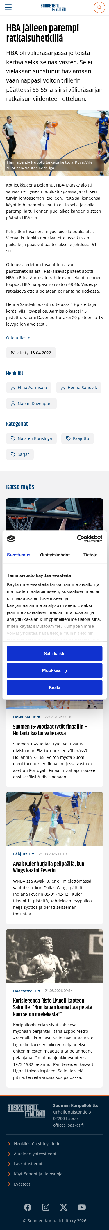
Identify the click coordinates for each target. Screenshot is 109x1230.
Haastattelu (24, 991)
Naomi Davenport (35, 403)
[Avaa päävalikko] (8, 7)
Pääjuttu (81, 438)
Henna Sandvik (82, 387)
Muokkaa (51, 670)
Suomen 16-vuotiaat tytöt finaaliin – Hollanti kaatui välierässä (50, 730)
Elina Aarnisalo (32, 387)
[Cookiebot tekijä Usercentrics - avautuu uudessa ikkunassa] (77, 538)
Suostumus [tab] (19, 554)
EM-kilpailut (24, 717)
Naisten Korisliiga (35, 438)
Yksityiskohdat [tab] (54, 554)
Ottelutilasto (18, 337)
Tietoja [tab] (90, 554)
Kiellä (54, 687)
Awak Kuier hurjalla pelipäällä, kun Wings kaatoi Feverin (48, 867)
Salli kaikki (54, 653)
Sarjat (23, 454)
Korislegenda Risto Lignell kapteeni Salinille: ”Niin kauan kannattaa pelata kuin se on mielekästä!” (52, 1008)
